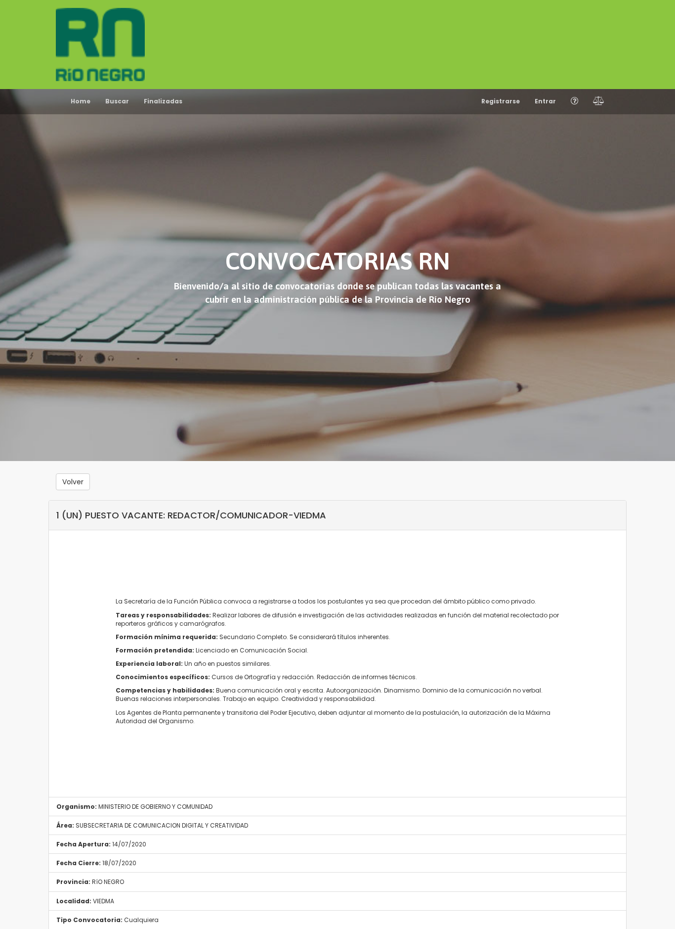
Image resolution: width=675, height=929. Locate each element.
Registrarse (500, 101)
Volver (73, 482)
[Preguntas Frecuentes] (574, 101)
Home (80, 101)
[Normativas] (599, 101)
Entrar (545, 101)
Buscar (117, 101)
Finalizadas (163, 101)
